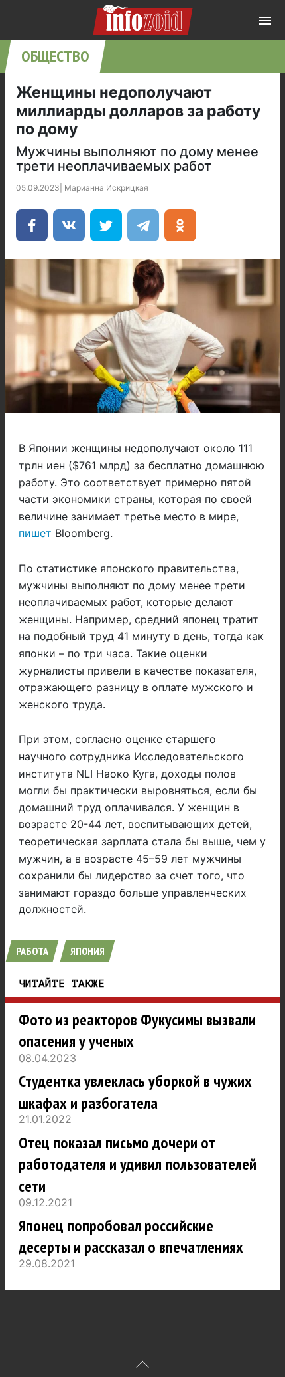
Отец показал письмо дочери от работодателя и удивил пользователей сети (137, 1164)
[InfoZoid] (142, 18)
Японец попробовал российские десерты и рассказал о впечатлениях (131, 1236)
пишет (35, 533)
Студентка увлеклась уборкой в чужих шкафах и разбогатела (135, 1091)
